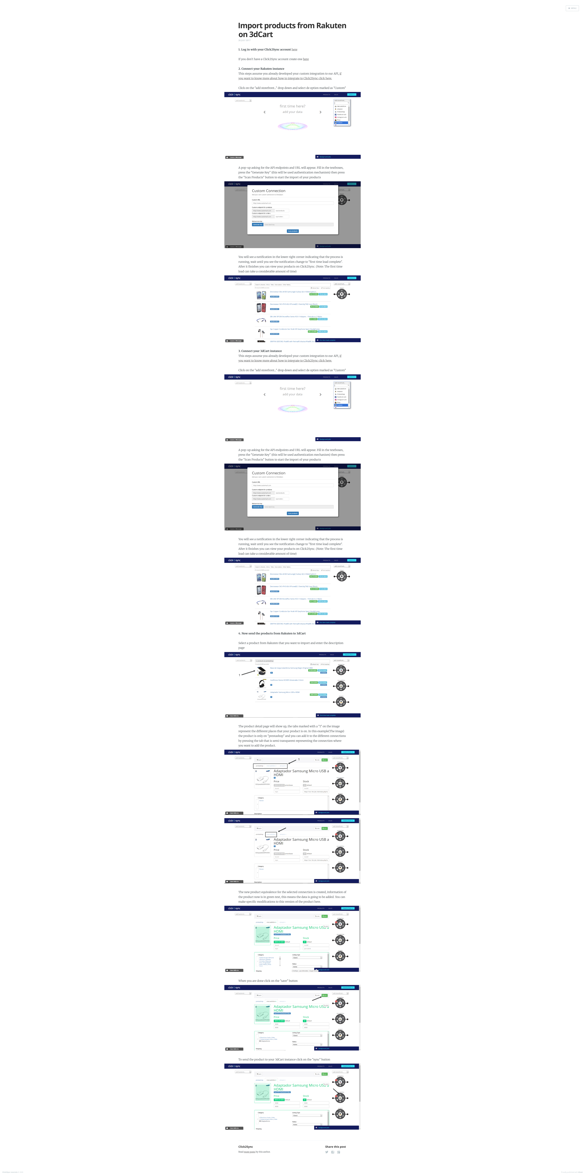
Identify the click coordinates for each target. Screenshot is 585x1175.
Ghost (580, 1172)
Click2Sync (245, 1147)
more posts (249, 1151)
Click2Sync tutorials (10, 1172)
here (294, 49)
